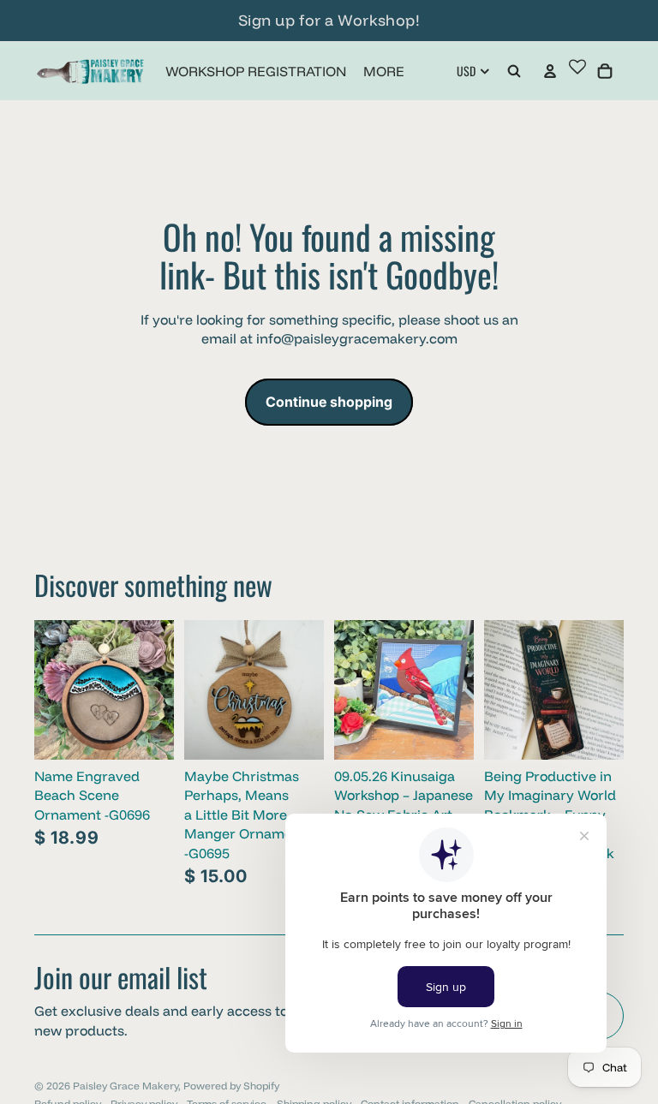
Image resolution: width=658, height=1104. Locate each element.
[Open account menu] (550, 71)
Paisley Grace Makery (125, 1085)
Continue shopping (329, 401)
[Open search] (514, 71)
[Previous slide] (197, 689)
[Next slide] (310, 689)
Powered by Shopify (231, 1085)
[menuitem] (384, 71)
